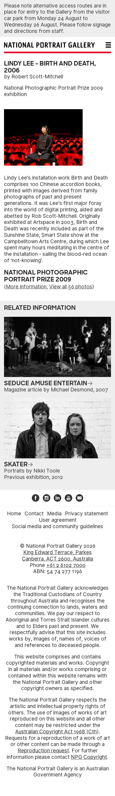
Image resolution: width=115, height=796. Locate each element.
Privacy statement (86, 514)
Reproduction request (43, 751)
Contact (34, 514)
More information (26, 287)
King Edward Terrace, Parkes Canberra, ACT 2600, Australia (57, 555)
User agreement (57, 520)
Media (54, 514)
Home (14, 514)
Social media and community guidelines (57, 526)
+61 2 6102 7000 (66, 565)
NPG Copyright (89, 757)
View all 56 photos (70, 287)
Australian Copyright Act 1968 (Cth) (57, 732)
